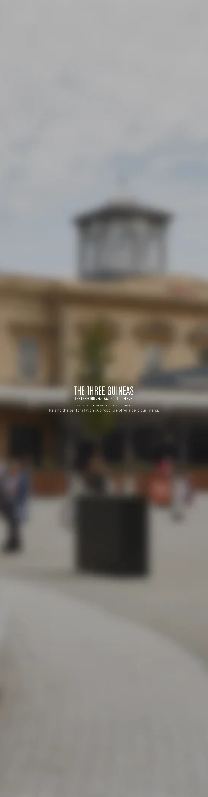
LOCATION (125, 405)
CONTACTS (111, 405)
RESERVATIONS (95, 405)
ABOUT (80, 405)
